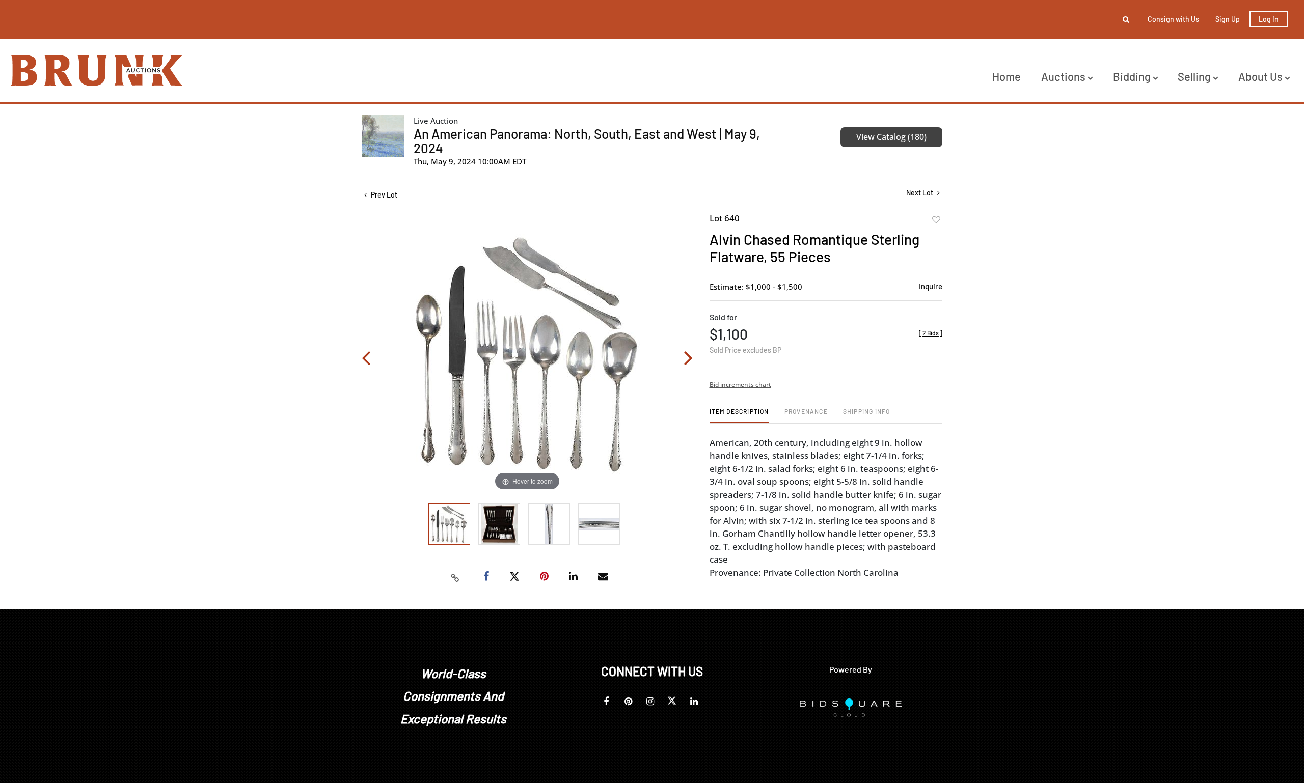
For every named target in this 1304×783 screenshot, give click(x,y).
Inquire (930, 286)
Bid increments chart (740, 384)
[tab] (739, 415)
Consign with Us (1173, 19)
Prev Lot (383, 194)
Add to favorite (936, 220)
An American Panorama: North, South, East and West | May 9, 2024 (587, 141)
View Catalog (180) (891, 137)
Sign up (1227, 19)
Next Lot (920, 192)
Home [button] (1006, 76)
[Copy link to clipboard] (455, 577)
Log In (1269, 19)
